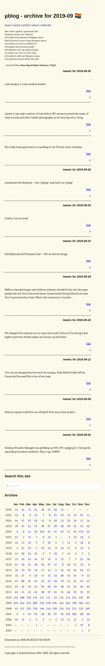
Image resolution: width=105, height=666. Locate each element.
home (8, 25)
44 (16, 520)
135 (28, 608)
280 (35, 603)
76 (35, 614)
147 (87, 603)
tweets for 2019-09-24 (77, 205)
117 (48, 597)
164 (61, 603)
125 (74, 597)
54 (35, 586)
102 (81, 597)
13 (16, 515)
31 (62, 592)
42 (81, 526)
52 (74, 581)
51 (68, 581)
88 (22, 581)
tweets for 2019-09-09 (77, 399)
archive (26, 25)
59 (16, 526)
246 (22, 603)
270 (28, 603)
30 (49, 614)
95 (42, 586)
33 (55, 509)
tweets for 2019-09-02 (77, 434)
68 (81, 614)
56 (22, 564)
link (88, 90)
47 (35, 526)
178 (35, 608)
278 (48, 603)
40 (74, 531)
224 (68, 603)
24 (81, 515)
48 (62, 526)
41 (22, 526)
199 (74, 603)
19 (62, 581)
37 (22, 520)
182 (74, 614)
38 (42, 526)
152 (15, 597)
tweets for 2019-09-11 (77, 359)
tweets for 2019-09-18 (77, 276)
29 (68, 526)
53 (55, 597)
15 (16, 509)
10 (62, 515)
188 (22, 597)
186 (81, 603)
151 (74, 608)
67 (16, 581)
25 (49, 509)
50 (35, 581)
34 (74, 570)
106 (54, 603)
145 (68, 608)
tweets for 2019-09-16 (77, 320)
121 (22, 608)
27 (49, 526)
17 (81, 520)
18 (42, 509)
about (35, 25)
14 (55, 515)
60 (88, 586)
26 (22, 559)
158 (54, 608)
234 (15, 603)
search (16, 25)
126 (42, 531)
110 (68, 614)
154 (35, 597)
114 (68, 597)
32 (29, 570)
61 (29, 526)
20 (16, 619)
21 (35, 509)
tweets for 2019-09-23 (77, 241)
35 (35, 520)
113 (81, 531)
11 (88, 515)
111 (42, 597)
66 (68, 592)
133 (81, 608)
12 (35, 515)
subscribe (45, 25)
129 (29, 597)
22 (29, 520)
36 (42, 564)
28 (22, 553)
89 (88, 597)
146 (42, 608)
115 (61, 597)
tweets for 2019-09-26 (77, 169)
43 (88, 526)
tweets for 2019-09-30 (77, 71)
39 (55, 526)
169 (87, 608)
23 (68, 520)
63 (16, 592)
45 (55, 592)
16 (22, 509)
